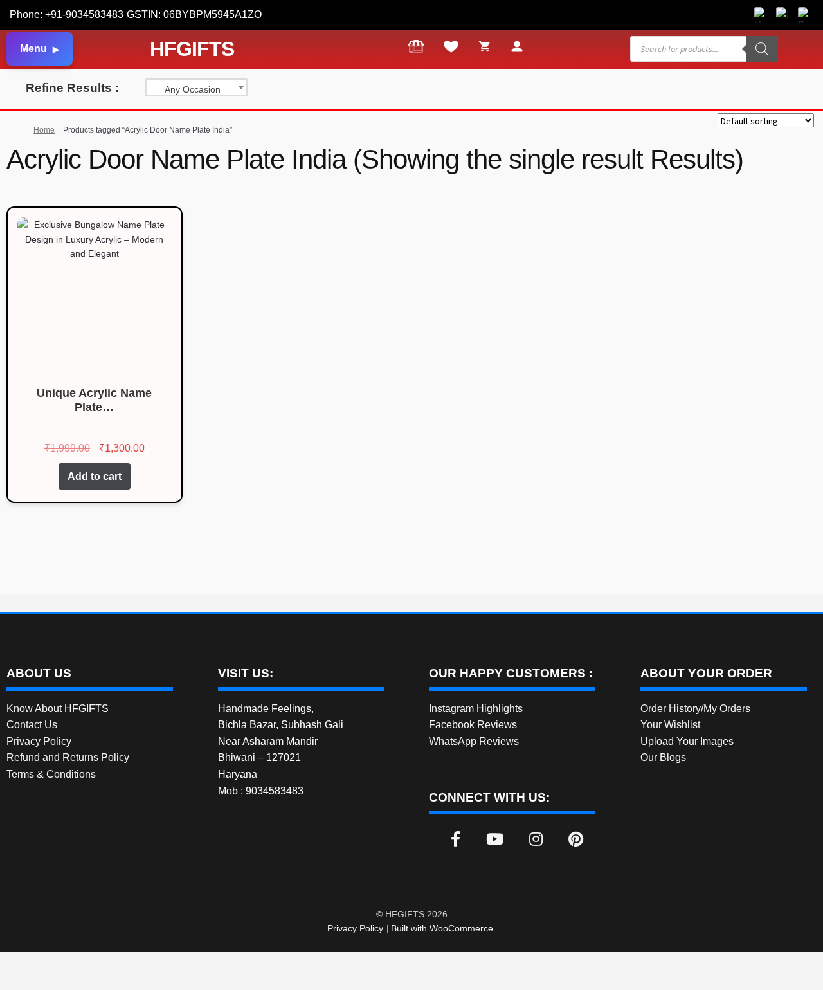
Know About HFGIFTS (57, 708)
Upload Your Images (687, 741)
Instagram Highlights (476, 708)
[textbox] (196, 89)
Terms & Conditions (51, 774)
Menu (33, 48)
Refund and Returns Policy (67, 757)
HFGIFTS (192, 48)
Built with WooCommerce (442, 928)
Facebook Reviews (473, 724)
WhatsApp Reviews (474, 741)
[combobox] (196, 87)
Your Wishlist (670, 724)
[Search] (762, 49)
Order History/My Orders (695, 708)
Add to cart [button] (95, 476)
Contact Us (31, 724)
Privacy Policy (38, 741)
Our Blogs (663, 757)
